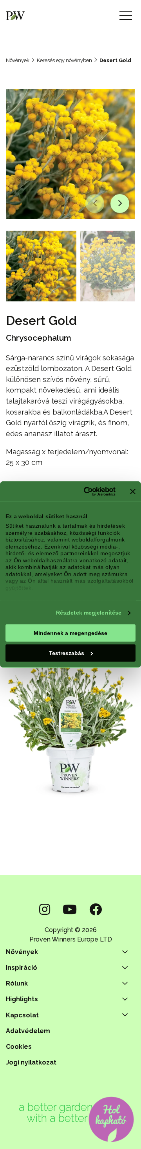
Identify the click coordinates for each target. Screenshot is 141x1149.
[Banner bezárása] (133, 491)
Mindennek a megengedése (70, 633)
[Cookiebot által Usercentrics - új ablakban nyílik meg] (85, 491)
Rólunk (17, 983)
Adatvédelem (28, 1031)
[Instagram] (44, 909)
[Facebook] (95, 909)
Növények (17, 60)
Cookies (19, 1046)
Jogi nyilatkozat (31, 1062)
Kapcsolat (22, 1015)
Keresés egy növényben (64, 60)
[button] (94, 203)
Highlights (22, 999)
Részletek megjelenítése (88, 612)
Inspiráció (21, 967)
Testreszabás (66, 653)
